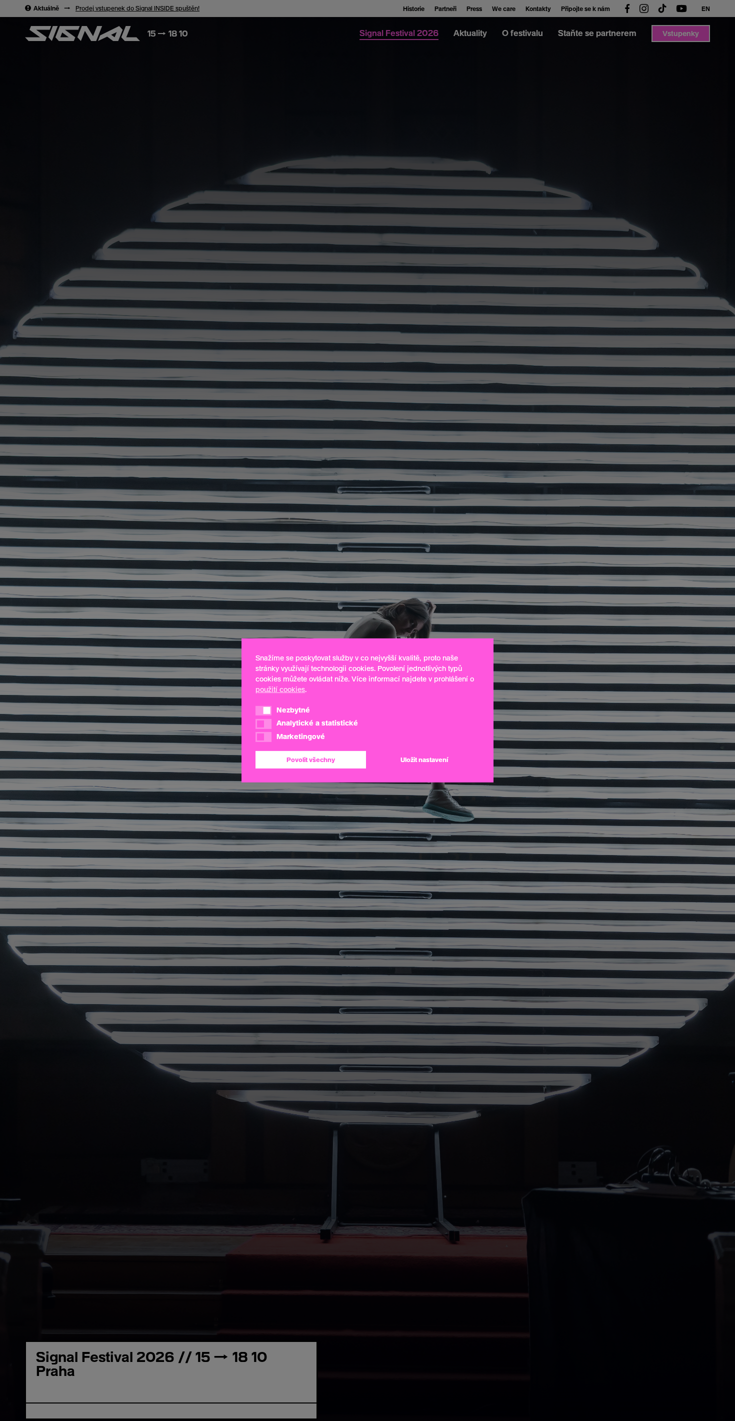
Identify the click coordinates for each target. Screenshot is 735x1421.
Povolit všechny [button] (310, 760)
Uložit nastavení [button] (424, 760)
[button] (264, 710)
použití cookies (280, 689)
